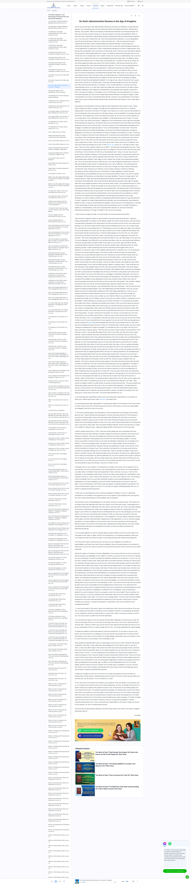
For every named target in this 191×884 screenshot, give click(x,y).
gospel (91, 322)
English (141, 1)
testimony (102, 399)
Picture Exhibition (130, 5)
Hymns (89, 5)
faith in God (110, 144)
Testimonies (110, 5)
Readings (95, 5)
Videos (82, 5)
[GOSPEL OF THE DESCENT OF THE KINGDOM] (53, 6)
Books (75, 5)
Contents (78, 16)
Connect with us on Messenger (175, 871)
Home (68, 5)
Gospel (102, 5)
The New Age (119, 5)
